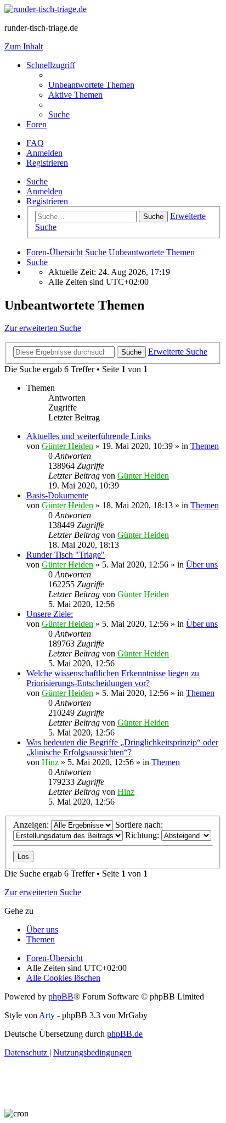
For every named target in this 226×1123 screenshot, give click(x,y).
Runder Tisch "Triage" (65, 554)
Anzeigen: (32, 824)
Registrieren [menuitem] (47, 162)
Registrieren (47, 201)
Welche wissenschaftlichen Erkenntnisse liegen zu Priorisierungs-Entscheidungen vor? (112, 678)
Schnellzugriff (50, 65)
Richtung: (143, 835)
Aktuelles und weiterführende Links (88, 436)
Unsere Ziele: (49, 614)
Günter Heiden (67, 446)
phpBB (61, 996)
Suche (37, 181)
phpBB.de (125, 1033)
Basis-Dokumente (57, 495)
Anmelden (44, 191)
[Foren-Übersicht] (45, 9)
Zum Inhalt (23, 46)
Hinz (50, 762)
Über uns (202, 564)
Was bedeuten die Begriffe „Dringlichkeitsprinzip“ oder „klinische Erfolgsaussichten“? (122, 747)
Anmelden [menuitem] (44, 153)
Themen (204, 446)
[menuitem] (91, 84)
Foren (36, 124)
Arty (47, 1015)
